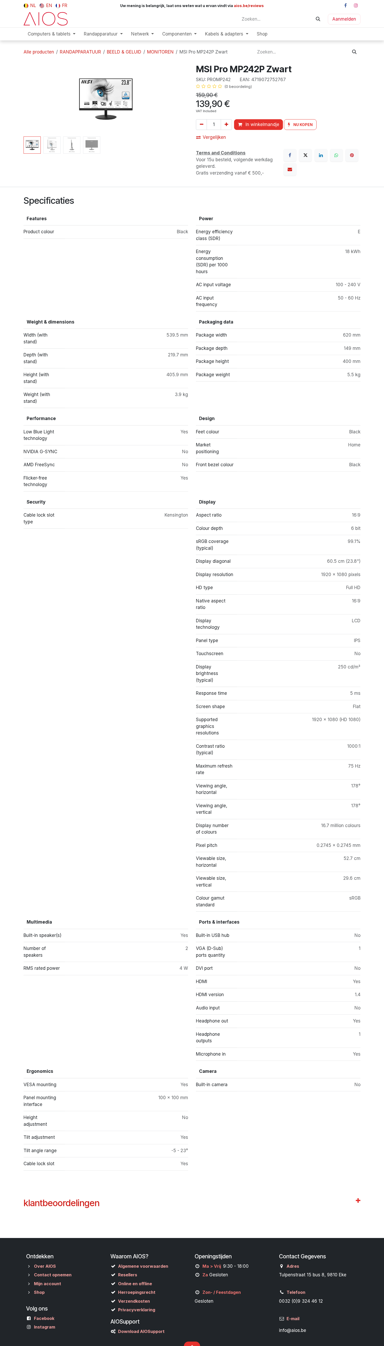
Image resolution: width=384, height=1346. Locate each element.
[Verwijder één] (201, 124)
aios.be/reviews (248, 5)
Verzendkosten (134, 1301)
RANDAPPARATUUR (80, 52)
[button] (32, 99)
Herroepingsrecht (136, 1292)
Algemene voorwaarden (143, 1266)
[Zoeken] (318, 19)
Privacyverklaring (136, 1309)
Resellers (127, 1274)
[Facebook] (345, 5)
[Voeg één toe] (226, 124)
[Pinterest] (352, 155)
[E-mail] (290, 169)
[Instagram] (355, 5)
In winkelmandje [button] (261, 124)
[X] (305, 155)
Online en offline (135, 1283)
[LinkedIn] (321, 155)
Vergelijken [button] (214, 137)
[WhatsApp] (336, 155)
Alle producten (39, 52)
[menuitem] (30, 5)
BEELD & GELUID (124, 52)
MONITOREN (160, 52)
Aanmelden (344, 19)
